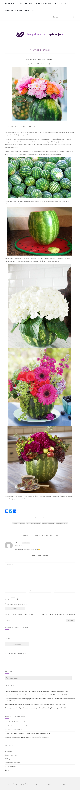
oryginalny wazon (33, 523)
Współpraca (29, 10)
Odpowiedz (26, 543)
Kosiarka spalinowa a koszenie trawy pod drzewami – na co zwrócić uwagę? (29, 704)
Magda (49, 64)
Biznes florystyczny (13, 10)
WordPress (71, 784)
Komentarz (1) (39, 518)
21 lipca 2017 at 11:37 (20, 545)
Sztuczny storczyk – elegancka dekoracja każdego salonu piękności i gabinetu (30, 708)
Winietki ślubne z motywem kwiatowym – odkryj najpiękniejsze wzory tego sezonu (32, 691)
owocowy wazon (48, 523)
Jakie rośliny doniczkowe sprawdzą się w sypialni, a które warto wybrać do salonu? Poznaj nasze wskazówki (40, 699)
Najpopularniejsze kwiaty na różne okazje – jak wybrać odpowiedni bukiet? (29, 695)
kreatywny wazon (18, 523)
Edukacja (62, 3)
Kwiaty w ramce (17, 729)
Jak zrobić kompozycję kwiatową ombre (58, 614)
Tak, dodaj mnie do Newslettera (16, 604)
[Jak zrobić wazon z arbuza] (39, 94)
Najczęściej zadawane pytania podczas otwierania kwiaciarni (30, 733)
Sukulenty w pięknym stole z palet (19, 614)
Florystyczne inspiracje (46, 3)
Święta (7, 770)
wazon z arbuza (61, 523)
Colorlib (55, 784)
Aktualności (10, 3)
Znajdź (70, 620)
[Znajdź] (73, 17)
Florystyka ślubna (25, 3)
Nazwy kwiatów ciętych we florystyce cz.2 (34, 737)
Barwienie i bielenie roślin (17, 722)
